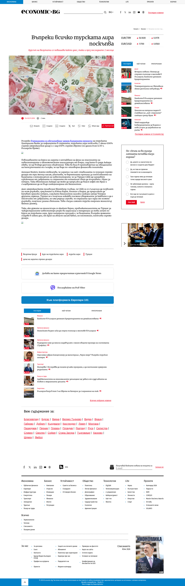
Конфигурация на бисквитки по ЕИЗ (89, 562)
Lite (127, 2)
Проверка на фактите (90, 546)
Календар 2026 (151, 485)
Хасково (98, 432)
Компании (50, 485)
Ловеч (82, 423)
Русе (90, 428)
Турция (88, 254)
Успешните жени (152, 505)
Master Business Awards (155, 499)
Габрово (28, 423)
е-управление (111, 492)
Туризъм (27, 505)
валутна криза (30, 254)
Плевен (55, 428)
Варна (55, 419)
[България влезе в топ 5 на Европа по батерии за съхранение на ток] (29, 393)
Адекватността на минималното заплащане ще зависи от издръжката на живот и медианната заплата (72, 380)
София (52, 432)
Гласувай (131, 202)
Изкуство (131, 499)
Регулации (50, 505)
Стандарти (66, 489)
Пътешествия (133, 489)
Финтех (108, 502)
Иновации (50, 492)
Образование (140, 241)
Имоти (48, 502)
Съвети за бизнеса (69, 485)
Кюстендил (69, 423)
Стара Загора (66, 432)
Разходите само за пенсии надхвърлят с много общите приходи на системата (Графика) (73, 344)
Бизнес (35, 2)
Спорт (130, 502)
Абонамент (62, 549)
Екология (88, 505)
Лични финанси (91, 489)
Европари (27, 489)
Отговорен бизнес (69, 492)
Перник (44, 428)
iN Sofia (149, 502)
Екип (35, 549)
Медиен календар (64, 567)
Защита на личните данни (67, 546)
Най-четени (66, 311)
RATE (148, 492)
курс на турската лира (53, 254)
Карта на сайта (87, 549)
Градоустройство (91, 502)
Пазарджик (30, 428)
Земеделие (28, 502)
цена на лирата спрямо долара (37, 259)
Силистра (101, 428)
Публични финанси (31, 485)
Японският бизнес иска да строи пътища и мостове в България (66, 331)
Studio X (100, 582)
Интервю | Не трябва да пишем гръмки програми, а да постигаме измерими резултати (72, 368)
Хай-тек (109, 499)
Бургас (45, 419)
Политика (88, 485)
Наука (130, 485)
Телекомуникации (112, 489)
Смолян (40, 432)
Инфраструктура (30, 492)
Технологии (104, 2)
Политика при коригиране (68, 553)
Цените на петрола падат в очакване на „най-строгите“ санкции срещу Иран (148, 113)
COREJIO (149, 495)
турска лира (74, 254)
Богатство (131, 492)
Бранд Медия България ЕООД (42, 557)
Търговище (83, 432)
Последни (37, 311)
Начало (136, 29)
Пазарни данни (29, 530)
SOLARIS (149, 508)
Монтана (93, 423)
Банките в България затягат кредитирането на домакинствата (68, 319)
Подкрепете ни (63, 561)
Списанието (28, 526)
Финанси (49, 499)
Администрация (91, 508)
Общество (81, 2)
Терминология (29, 520)
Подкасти (149, 489)
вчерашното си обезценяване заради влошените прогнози (61, 141)
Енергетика (28, 495)
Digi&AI (108, 485)
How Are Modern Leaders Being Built (143, 244)
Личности (131, 495)
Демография (89, 492)
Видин (88, 419)
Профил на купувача (41, 561)
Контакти (37, 553)
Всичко (173, 2)
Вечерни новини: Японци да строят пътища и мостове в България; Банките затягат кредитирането (148, 75)
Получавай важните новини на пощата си (134, 466)
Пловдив (68, 428)
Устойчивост (57, 2)
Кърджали (54, 423)
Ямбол (39, 437)
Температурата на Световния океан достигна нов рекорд (149, 87)
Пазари (49, 495)
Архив (142, 202)
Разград (80, 428)
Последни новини (156, 13)
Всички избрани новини (100, 401)
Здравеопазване (91, 499)
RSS (66, 467)
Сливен (28, 432)
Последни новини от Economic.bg (149, 134)
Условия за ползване (89, 556)
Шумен (28, 437)
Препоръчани (96, 311)
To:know (26, 523)
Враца (98, 419)
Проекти (150, 2)
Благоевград (31, 419)
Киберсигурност (112, 495)
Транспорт (27, 499)
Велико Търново (71, 419)
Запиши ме (159, 467)
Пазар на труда (29, 508)
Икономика (11, 2)
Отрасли (49, 489)
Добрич (40, 423)
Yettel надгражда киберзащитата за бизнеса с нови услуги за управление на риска (148, 126)
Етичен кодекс (87, 553)
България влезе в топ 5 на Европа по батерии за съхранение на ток (68, 391)
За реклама (38, 546)
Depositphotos (98, 584)
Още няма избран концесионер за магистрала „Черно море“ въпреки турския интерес (72, 356)
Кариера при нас (64, 556)
